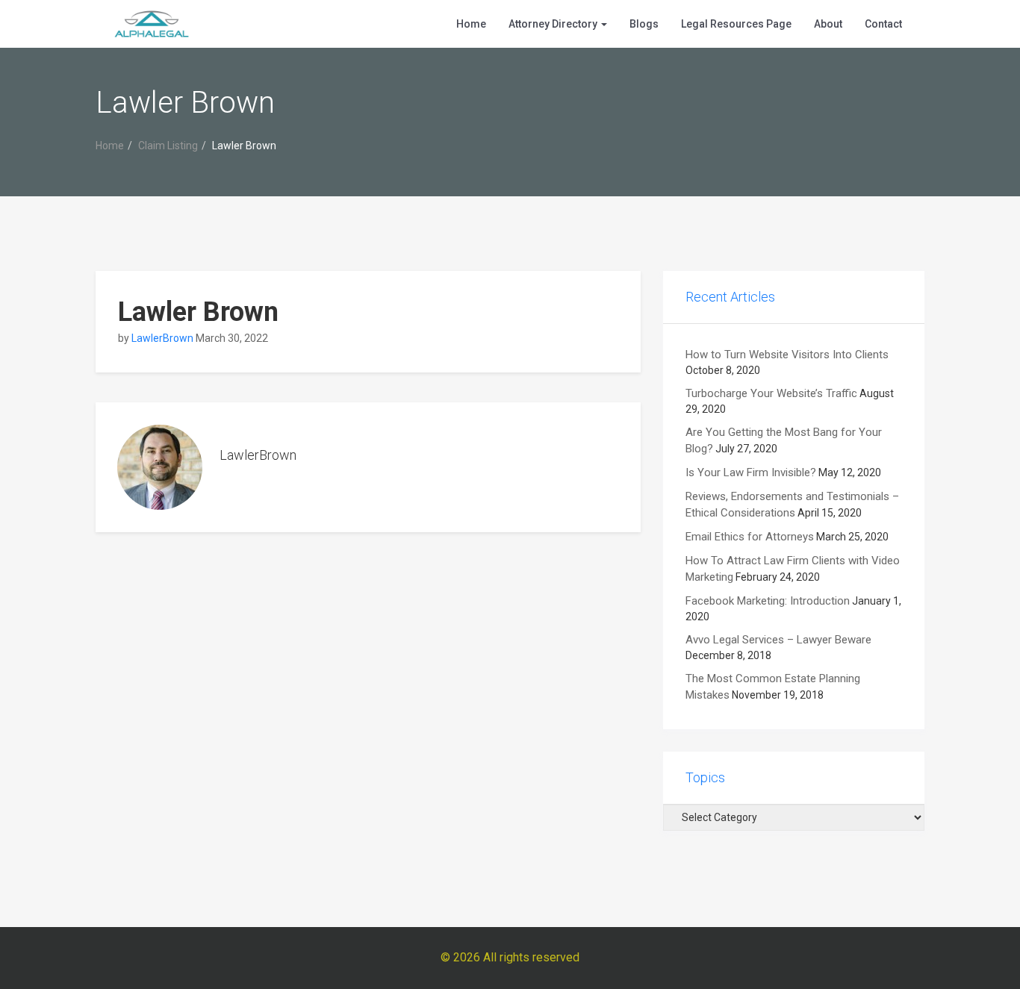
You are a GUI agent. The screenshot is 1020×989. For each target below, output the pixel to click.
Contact (883, 24)
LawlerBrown (162, 338)
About (828, 24)
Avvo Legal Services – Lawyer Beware (778, 639)
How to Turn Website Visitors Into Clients (787, 354)
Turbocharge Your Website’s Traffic (771, 393)
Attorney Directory (554, 24)
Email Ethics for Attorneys (749, 536)
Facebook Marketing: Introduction (767, 601)
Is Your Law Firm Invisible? (750, 472)
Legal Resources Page (736, 24)
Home (471, 24)
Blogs (644, 24)
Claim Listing (168, 146)
